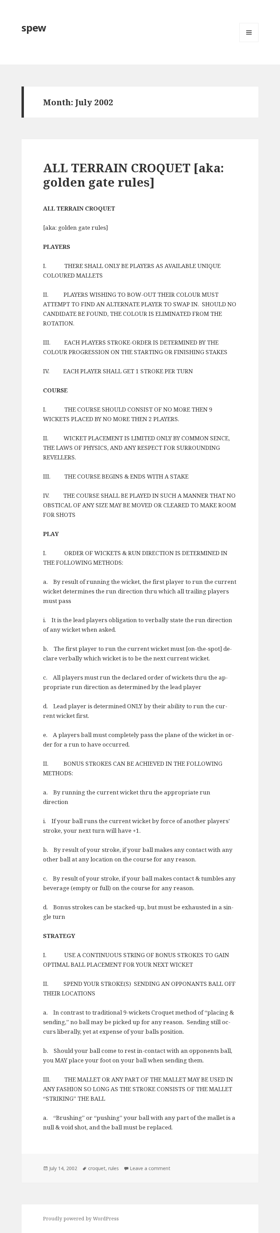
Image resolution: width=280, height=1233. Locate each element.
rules (113, 1168)
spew (34, 27)
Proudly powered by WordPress (81, 1218)
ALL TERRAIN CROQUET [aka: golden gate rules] (133, 175)
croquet (97, 1168)
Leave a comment (150, 1168)
